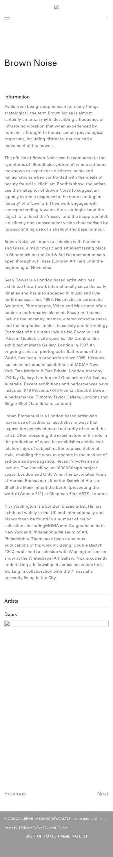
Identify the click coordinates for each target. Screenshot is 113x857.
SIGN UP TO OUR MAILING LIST (56, 836)
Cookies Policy (56, 827)
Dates (10, 614)
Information (17, 97)
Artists (11, 601)
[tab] (56, 96)
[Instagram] (61, 848)
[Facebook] (52, 848)
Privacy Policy (31, 827)
